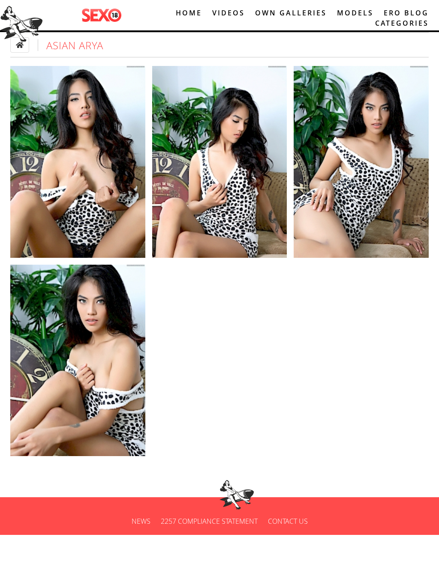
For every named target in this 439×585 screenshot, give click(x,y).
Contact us (288, 521)
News (141, 521)
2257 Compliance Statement (209, 521)
